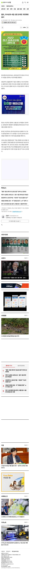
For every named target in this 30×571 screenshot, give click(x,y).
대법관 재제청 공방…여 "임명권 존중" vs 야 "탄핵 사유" (15, 201)
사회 (28, 9)
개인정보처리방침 (15, 551)
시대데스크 (4, 496)
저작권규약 (8, 551)
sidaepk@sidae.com (14, 215)
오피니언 (3, 9)
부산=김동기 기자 (6, 20)
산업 (15, 9)
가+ (28, 27)
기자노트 (3, 522)
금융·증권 (19, 9)
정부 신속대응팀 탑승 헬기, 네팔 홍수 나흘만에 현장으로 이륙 (15, 204)
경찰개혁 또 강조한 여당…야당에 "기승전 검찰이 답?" (14, 198)
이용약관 (3, 551)
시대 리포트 (4, 235)
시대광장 (3, 315)
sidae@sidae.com (16, 211)
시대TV (3, 258)
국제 (24, 9)
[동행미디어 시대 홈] (6, 2)
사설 (2, 445)
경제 (11, 9)
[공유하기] (23, 2)
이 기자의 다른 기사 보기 (14, 221)
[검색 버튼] (25, 2)
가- (21, 27)
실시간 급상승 (21, 365)
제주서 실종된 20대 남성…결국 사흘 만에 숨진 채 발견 (14, 195)
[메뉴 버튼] (28, 2)
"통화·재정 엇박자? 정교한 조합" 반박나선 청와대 (13, 191)
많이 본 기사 (9, 365)
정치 (8, 9)
